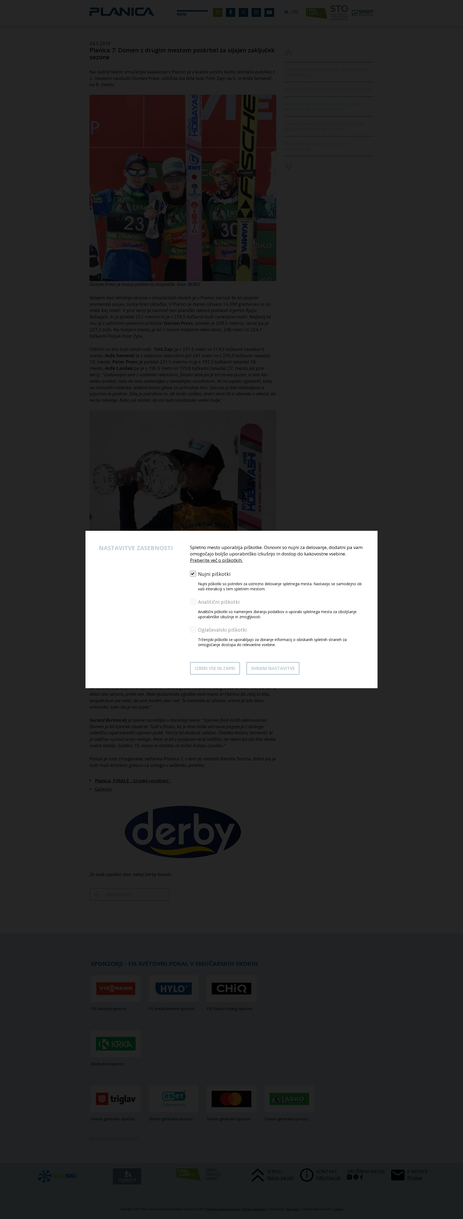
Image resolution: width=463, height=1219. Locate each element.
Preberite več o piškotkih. (216, 560)
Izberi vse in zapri (215, 668)
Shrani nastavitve (273, 668)
